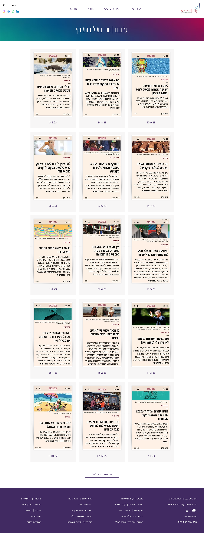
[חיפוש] (4, 5)
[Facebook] (8, 11)
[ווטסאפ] (188, 510)
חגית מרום (182, 521)
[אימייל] (194, 510)
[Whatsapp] (13, 11)
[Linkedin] (17, 11)
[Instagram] (4, 11)
